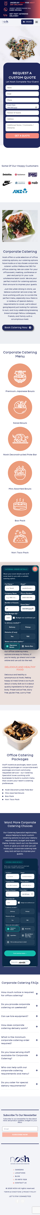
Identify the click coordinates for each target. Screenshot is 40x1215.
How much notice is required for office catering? (17, 994)
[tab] (20, 994)
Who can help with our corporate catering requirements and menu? (15, 1070)
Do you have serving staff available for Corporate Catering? (15, 1055)
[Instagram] (22, 1201)
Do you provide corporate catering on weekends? (15, 1006)
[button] (36, 22)
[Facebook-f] (17, 1201)
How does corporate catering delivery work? (14, 1027)
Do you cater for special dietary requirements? (14, 1084)
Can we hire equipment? (14, 1016)
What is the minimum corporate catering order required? (15, 1040)
